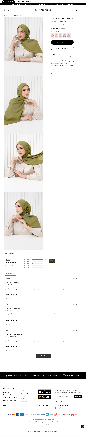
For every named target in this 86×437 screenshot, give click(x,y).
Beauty (25, 1)
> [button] (43, 356)
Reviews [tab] (9, 273)
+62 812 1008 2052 (62, 405)
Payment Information (10, 395)
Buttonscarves (8, 1)
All (11, 15)
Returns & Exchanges (10, 400)
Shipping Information (10, 397)
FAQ (4, 405)
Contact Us (6, 403)
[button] (4, 10)
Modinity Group (53, 432)
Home (6, 15)
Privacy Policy (25, 404)
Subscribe (78, 396)
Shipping (61, 24)
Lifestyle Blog (25, 401)
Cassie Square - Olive (11, 294)
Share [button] (9, 298)
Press (22, 398)
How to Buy (6, 392)
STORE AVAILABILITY (62, 48)
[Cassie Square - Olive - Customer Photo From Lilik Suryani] (52, 261)
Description (57, 54)
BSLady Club (25, 393)
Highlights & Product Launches (30, 396)
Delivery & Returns (68, 55)
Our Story (23, 390)
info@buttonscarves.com (65, 408)
